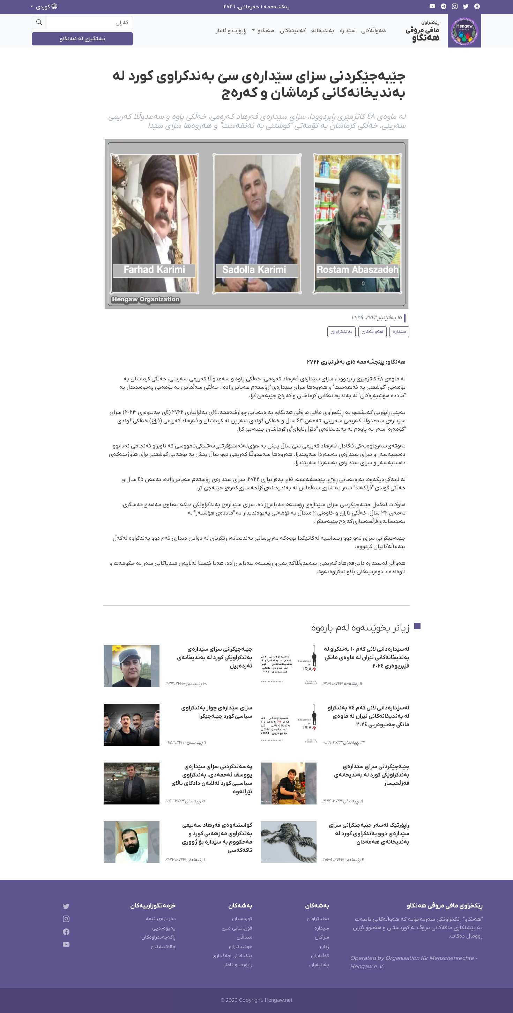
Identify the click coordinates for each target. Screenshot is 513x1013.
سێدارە (348, 30)
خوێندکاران (240, 946)
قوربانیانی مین (237, 928)
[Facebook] (64, 933)
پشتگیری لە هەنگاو (82, 38)
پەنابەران (319, 965)
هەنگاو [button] (265, 30)
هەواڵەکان (373, 30)
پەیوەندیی (164, 928)
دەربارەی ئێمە (161, 919)
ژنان (324, 946)
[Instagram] (64, 920)
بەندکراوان (341, 331)
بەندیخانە (322, 30)
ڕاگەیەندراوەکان (158, 937)
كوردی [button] (43, 6)
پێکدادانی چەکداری (232, 956)
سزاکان (322, 937)
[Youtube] (64, 946)
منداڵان (244, 937)
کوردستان (242, 919)
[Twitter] (64, 907)
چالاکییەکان (163, 946)
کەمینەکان (293, 30)
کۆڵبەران (320, 956)
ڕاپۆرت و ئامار (231, 30)
